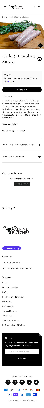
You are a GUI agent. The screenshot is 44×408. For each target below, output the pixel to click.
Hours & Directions (10, 287)
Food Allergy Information (13, 297)
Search (5, 283)
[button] (33, 7)
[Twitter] (15, 382)
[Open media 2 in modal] (22, 34)
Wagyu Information (10, 320)
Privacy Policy (8, 301)
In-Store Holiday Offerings (13, 325)
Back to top (7, 208)
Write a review (22, 184)
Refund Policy (8, 306)
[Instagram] (29, 382)
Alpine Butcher (15, 400)
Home (4, 17)
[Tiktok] (36, 382)
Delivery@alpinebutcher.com (19, 268)
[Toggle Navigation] (5, 7)
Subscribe (22, 358)
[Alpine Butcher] (17, 7)
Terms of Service (9, 311)
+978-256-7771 (13, 262)
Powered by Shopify (29, 400)
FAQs (4, 292)
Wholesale (7, 315)
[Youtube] (22, 382)
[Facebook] (8, 382)
